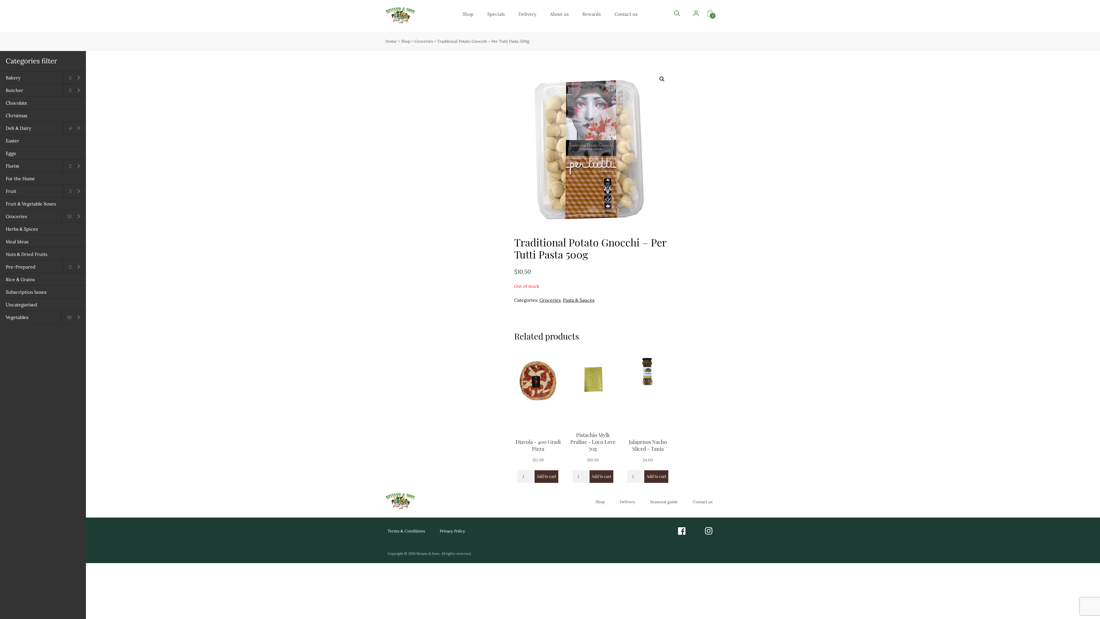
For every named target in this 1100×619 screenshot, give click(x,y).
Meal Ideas (17, 241)
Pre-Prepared (21, 267)
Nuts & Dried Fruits (26, 254)
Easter (12, 141)
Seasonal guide (664, 501)
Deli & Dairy (18, 128)
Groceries (16, 216)
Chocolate (16, 103)
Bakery (13, 78)
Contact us (625, 14)
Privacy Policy (452, 531)
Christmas (16, 115)
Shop (468, 14)
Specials (496, 14)
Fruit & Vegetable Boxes (31, 204)
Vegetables (17, 317)
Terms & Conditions (406, 531)
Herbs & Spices (22, 229)
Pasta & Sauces (578, 300)
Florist (12, 166)
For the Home (20, 178)
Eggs (11, 153)
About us (559, 14)
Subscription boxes (26, 292)
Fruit (11, 191)
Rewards (591, 14)
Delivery (527, 14)
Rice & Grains (20, 279)
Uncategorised (21, 304)
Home (391, 41)
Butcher (14, 90)
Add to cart (546, 476)
